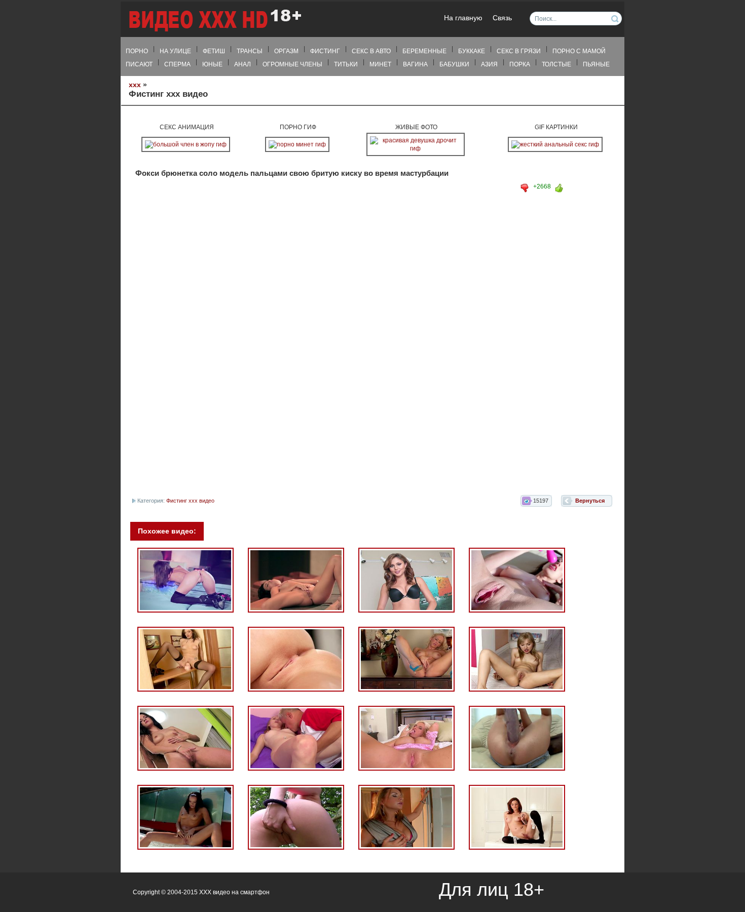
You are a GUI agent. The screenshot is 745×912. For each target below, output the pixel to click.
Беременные (424, 51)
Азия (489, 64)
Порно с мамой (579, 51)
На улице (175, 51)
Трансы (250, 51)
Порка (519, 64)
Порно (137, 51)
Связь (502, 18)
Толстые (556, 64)
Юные (212, 64)
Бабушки (454, 64)
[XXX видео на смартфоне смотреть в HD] (214, 20)
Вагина (415, 64)
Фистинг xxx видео (190, 501)
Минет (380, 64)
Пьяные (596, 64)
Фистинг (325, 51)
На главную (463, 18)
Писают (139, 64)
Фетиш (214, 51)
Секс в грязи (519, 51)
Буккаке (471, 51)
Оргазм (286, 51)
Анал (242, 64)
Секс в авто (371, 51)
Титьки (346, 64)
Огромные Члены (292, 64)
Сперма (177, 64)
